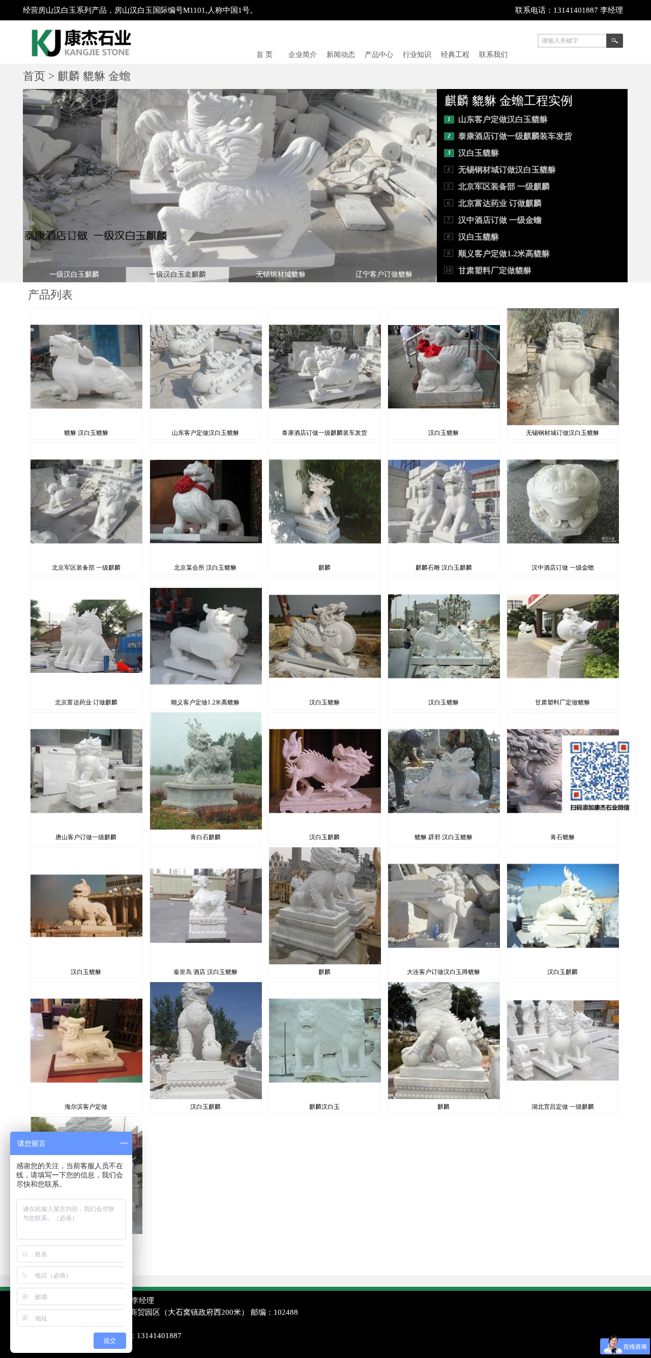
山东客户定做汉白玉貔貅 (503, 119)
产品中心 (379, 54)
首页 (34, 76)
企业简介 (302, 54)
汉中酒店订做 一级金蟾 (500, 220)
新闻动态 (341, 54)
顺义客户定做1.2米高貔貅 (504, 253)
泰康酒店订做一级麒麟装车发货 (515, 136)
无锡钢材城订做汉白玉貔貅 (507, 169)
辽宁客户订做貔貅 (384, 274)
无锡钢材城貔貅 (281, 274)
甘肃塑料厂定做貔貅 (494, 270)
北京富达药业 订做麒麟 (500, 203)
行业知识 (417, 54)
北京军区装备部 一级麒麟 (504, 186)
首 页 (264, 54)
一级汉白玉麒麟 (74, 274)
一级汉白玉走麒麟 (177, 274)
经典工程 (455, 54)
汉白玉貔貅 (478, 153)
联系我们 (493, 54)
